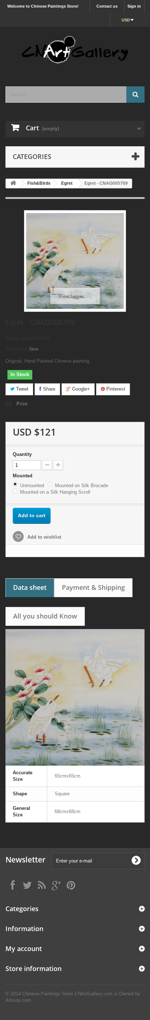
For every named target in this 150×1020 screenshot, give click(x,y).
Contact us (107, 6)
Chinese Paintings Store (47, 993)
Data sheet (30, 587)
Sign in (134, 6)
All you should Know (45, 616)
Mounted (23, 475)
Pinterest (115, 389)
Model (12, 338)
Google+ (80, 389)
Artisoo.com (18, 1000)
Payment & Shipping (93, 587)
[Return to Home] (13, 183)
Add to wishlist (43, 537)
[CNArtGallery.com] (75, 50)
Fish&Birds (39, 183)
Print (21, 404)
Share (48, 389)
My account (23, 948)
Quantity (22, 454)
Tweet (21, 389)
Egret (66, 183)
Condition (16, 349)
